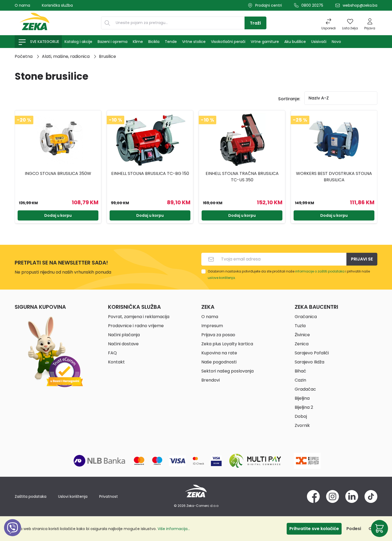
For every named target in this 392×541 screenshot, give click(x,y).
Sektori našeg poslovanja (227, 371)
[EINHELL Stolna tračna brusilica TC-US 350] (242, 139)
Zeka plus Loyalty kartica (227, 344)
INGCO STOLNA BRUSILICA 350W (58, 173)
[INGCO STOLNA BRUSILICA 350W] (58, 139)
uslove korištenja (221, 277)
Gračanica (306, 317)
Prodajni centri (268, 5)
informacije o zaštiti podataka (320, 271)
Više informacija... (174, 528)
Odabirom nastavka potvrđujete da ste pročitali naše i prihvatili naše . (289, 274)
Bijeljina (302, 398)
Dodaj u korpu (58, 215)
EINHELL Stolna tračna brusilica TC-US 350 (242, 176)
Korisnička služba (57, 5)
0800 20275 (312, 5)
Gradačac (305, 389)
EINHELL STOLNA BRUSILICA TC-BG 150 (150, 173)
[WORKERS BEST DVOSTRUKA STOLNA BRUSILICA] (334, 139)
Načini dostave (123, 344)
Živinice (302, 335)
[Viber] (12, 534)
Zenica (302, 344)
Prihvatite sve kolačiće (314, 529)
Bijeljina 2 (304, 407)
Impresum (212, 326)
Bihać (300, 371)
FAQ (112, 353)
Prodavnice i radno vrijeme (136, 326)
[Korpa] (379, 528)
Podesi (353, 529)
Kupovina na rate (219, 353)
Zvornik (302, 425)
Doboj (301, 416)
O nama (22, 5)
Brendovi (210, 380)
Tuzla (300, 326)
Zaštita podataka (30, 496)
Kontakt (116, 362)
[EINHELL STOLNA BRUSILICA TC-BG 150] (150, 139)
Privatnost (108, 496)
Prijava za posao (218, 335)
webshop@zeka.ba (360, 5)
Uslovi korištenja (72, 496)
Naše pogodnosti (219, 362)
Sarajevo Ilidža (309, 362)
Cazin (300, 380)
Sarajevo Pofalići (312, 353)
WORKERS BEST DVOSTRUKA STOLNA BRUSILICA (334, 176)
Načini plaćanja (124, 335)
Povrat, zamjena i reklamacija (138, 317)
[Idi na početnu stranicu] (34, 23)
